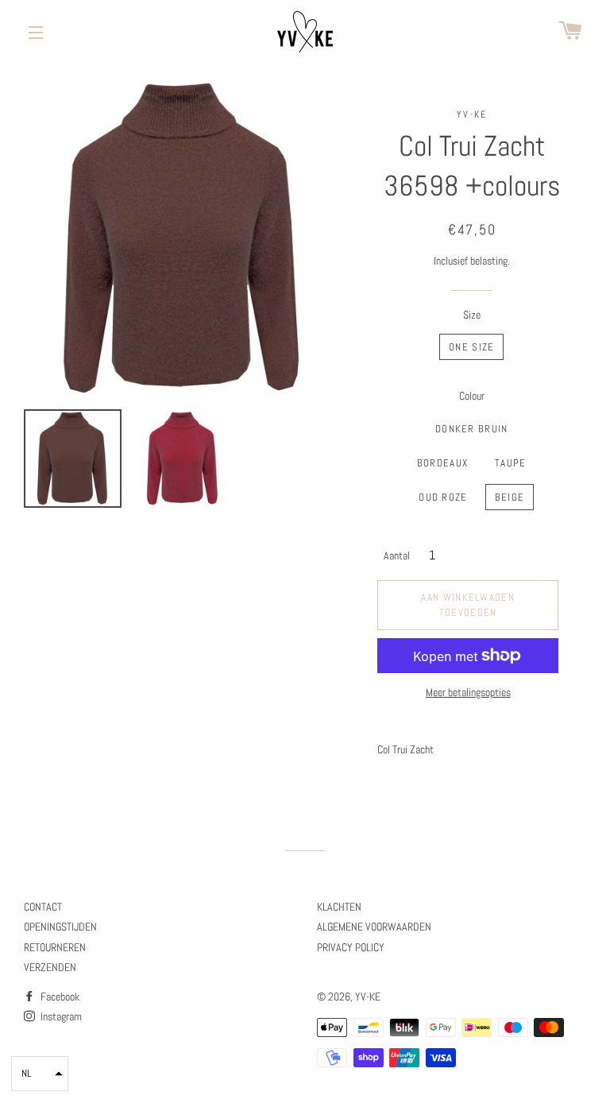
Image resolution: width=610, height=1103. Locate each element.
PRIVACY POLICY (350, 947)
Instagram (60, 1016)
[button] (39, 1073)
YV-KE (367, 996)
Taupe (511, 463)
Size (472, 315)
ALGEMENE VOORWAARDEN (374, 926)
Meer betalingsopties (468, 692)
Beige (510, 497)
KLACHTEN (339, 907)
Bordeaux (442, 463)
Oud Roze (443, 497)
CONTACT (43, 907)
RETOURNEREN (55, 947)
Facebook (58, 996)
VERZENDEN (50, 967)
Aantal (397, 555)
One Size (471, 347)
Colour (472, 396)
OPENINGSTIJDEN (60, 926)
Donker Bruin (471, 428)
